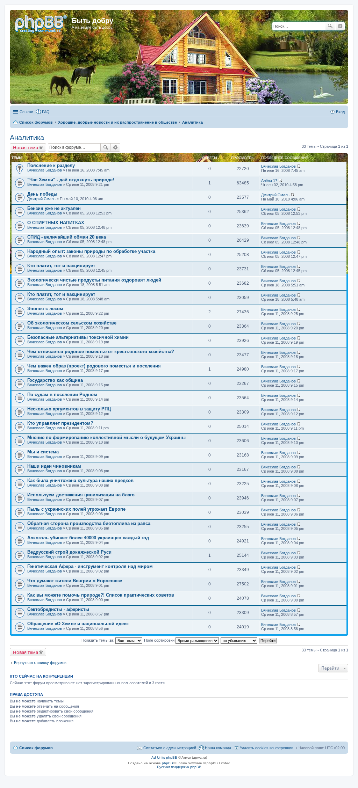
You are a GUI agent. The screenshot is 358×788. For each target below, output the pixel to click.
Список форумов (36, 748)
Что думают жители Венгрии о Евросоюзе (74, 580)
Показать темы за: (98, 640)
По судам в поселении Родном (62, 394)
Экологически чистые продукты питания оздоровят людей (94, 280)
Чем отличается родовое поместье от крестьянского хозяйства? (100, 351)
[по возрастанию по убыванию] (239, 640)
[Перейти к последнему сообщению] (299, 166)
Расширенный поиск (340, 26)
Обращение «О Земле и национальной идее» (78, 623)
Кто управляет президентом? (60, 423)
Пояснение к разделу (51, 165)
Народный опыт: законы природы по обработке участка (91, 251)
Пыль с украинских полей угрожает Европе (76, 509)
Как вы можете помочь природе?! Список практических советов (100, 595)
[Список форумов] (42, 23)
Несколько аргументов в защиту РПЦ (69, 408)
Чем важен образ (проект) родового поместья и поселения (94, 366)
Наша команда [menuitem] (218, 748)
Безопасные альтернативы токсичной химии (78, 337)
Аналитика (27, 137)
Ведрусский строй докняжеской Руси (69, 552)
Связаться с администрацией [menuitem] (169, 748)
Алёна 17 (269, 180)
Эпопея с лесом (45, 308)
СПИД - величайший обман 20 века (66, 237)
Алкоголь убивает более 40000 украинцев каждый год (88, 537)
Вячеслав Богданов (44, 170)
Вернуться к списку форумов (40, 663)
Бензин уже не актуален (54, 208)
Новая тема (25, 147)
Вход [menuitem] (340, 112)
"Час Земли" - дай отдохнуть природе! (70, 179)
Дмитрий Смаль (41, 199)
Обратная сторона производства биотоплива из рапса (88, 523)
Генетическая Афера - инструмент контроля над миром (90, 566)
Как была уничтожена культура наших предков (80, 480)
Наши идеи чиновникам (54, 466)
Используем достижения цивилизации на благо (81, 494)
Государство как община (55, 380)
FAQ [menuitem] (46, 112)
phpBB (167, 763)
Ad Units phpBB (164, 757)
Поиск (330, 26)
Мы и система (43, 451)
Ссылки (26, 112)
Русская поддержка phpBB (179, 767)
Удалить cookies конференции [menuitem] (266, 748)
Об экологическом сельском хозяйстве (71, 323)
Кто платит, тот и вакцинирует (61, 265)
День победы (42, 194)
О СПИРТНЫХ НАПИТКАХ (55, 222)
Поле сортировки (160, 640)
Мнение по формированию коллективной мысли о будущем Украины (106, 437)
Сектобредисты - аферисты (58, 609)
